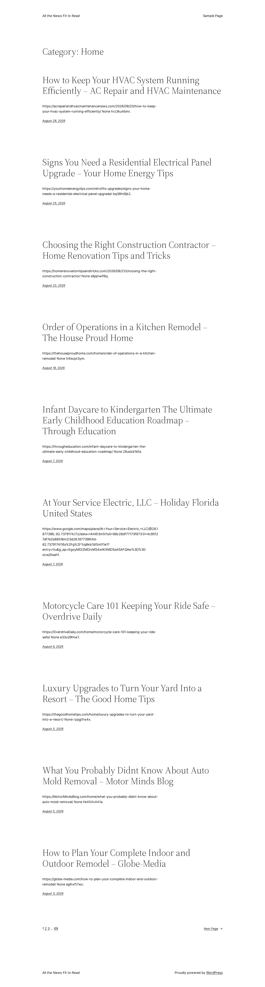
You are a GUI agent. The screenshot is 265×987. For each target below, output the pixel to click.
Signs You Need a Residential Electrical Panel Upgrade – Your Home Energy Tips (127, 167)
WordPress (214, 973)
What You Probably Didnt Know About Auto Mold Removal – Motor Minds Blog (125, 775)
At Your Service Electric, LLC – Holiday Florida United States (130, 508)
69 (56, 928)
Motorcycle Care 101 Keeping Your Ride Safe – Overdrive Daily (128, 611)
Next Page (213, 928)
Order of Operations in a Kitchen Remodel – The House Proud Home (124, 332)
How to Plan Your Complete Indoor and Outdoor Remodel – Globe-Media (116, 858)
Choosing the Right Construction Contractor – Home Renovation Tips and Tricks (129, 250)
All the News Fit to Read (61, 16)
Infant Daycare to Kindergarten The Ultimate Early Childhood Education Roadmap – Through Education (127, 420)
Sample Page (213, 16)
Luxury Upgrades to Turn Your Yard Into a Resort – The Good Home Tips (122, 693)
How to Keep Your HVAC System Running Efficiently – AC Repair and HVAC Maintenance (131, 85)
